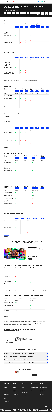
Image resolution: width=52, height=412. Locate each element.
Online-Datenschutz (5, 405)
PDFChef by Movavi (6, 394)
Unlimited (32, 247)
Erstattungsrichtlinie (35, 405)
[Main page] (6, 1)
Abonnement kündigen (25, 392)
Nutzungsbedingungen (10, 405)
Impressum (24, 405)
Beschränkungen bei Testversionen (24, 390)
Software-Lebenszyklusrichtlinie (19, 405)
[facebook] (42, 406)
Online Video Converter (6, 398)
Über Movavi (32, 384)
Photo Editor (5, 387)
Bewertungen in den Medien (34, 387)
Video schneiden (42, 384)
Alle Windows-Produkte (7, 401)
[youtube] (45, 406)
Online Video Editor (6, 395)
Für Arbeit (32, 390)
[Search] (44, 1)
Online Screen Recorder (6, 397)
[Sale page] (41, 1)
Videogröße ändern (42, 390)
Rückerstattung (24, 395)
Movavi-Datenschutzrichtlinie (17, 377)
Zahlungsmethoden (24, 393)
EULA (14, 405)
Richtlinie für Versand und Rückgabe (29, 405)
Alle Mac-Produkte (15, 395)
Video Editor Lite (6, 391)
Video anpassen (42, 394)
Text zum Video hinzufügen (43, 395)
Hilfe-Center (23, 384)
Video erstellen (42, 397)
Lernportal (23, 387)
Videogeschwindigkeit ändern (43, 387)
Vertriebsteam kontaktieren (7, 116)
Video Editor (5, 390)
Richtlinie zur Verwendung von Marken (42, 405)
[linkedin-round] (46, 406)
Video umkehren (42, 391)
